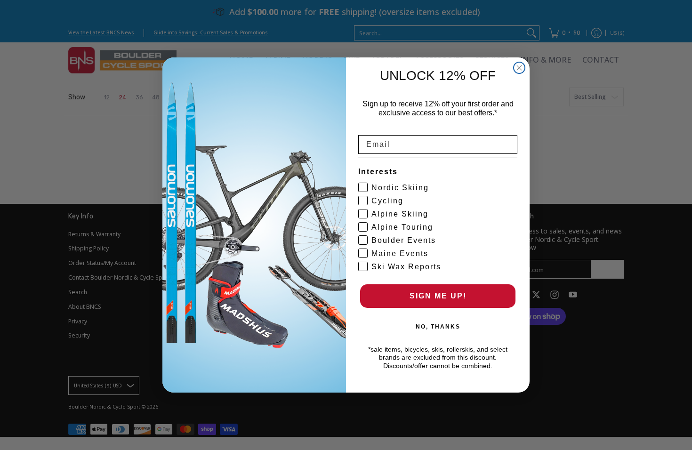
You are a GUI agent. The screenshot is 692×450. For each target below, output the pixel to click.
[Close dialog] (519, 67)
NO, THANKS (438, 326)
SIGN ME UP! (438, 296)
